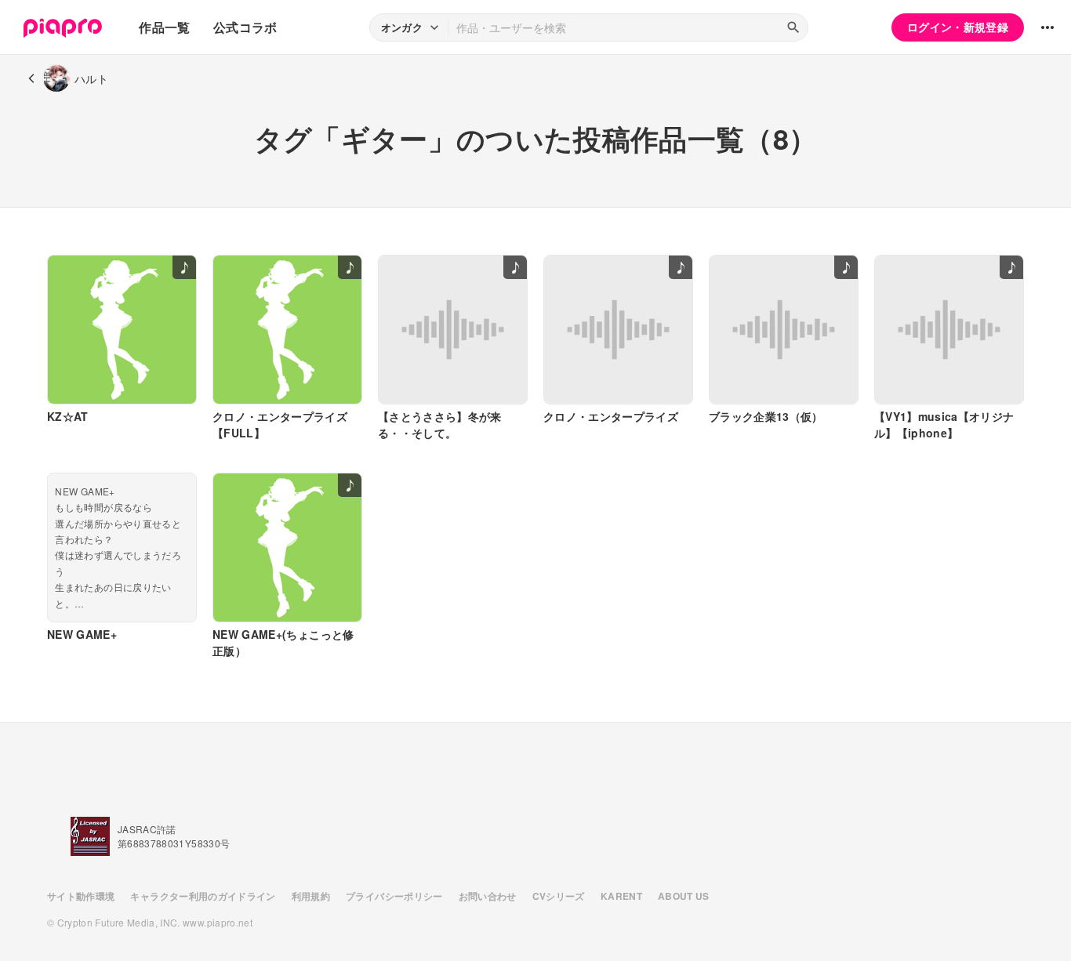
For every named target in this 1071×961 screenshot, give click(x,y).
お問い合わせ (488, 896)
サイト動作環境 (80, 896)
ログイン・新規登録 (957, 26)
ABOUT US (684, 896)
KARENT (621, 896)
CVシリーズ (558, 896)
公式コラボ (245, 27)
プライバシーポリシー (394, 896)
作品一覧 (164, 27)
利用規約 (311, 896)
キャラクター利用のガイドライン (202, 896)
